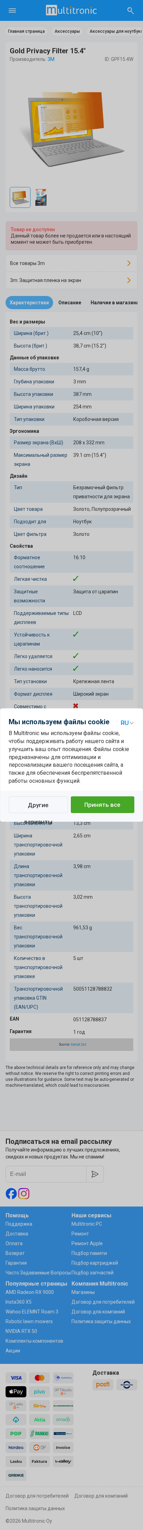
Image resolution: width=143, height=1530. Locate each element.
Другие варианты (38, 807)
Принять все (102, 804)
